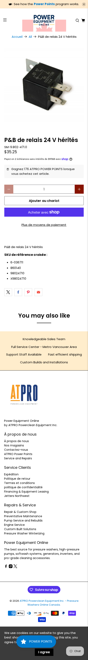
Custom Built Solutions (20, 529)
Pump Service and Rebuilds (23, 520)
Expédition (11, 474)
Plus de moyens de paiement (43, 225)
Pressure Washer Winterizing (24, 533)
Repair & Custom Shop (20, 512)
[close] (84, 4)
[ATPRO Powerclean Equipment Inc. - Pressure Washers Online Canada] (44, 20)
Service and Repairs (18, 458)
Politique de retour (17, 479)
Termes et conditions (19, 483)
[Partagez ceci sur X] (8, 292)
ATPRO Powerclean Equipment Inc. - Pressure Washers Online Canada (49, 602)
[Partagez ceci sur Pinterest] (28, 292)
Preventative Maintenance (23, 516)
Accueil (17, 36)
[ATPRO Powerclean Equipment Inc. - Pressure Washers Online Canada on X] (15, 567)
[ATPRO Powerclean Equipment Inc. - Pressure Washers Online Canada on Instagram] (10, 567)
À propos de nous (16, 441)
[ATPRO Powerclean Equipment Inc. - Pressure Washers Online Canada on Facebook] (6, 567)
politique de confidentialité (23, 487)
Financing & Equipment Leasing (26, 492)
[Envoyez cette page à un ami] (38, 292)
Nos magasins (14, 445)
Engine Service (14, 525)
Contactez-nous (16, 450)
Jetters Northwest (16, 496)
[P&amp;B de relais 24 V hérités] (44, 85)
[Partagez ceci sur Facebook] (18, 292)
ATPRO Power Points (18, 454)
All (30, 36)
